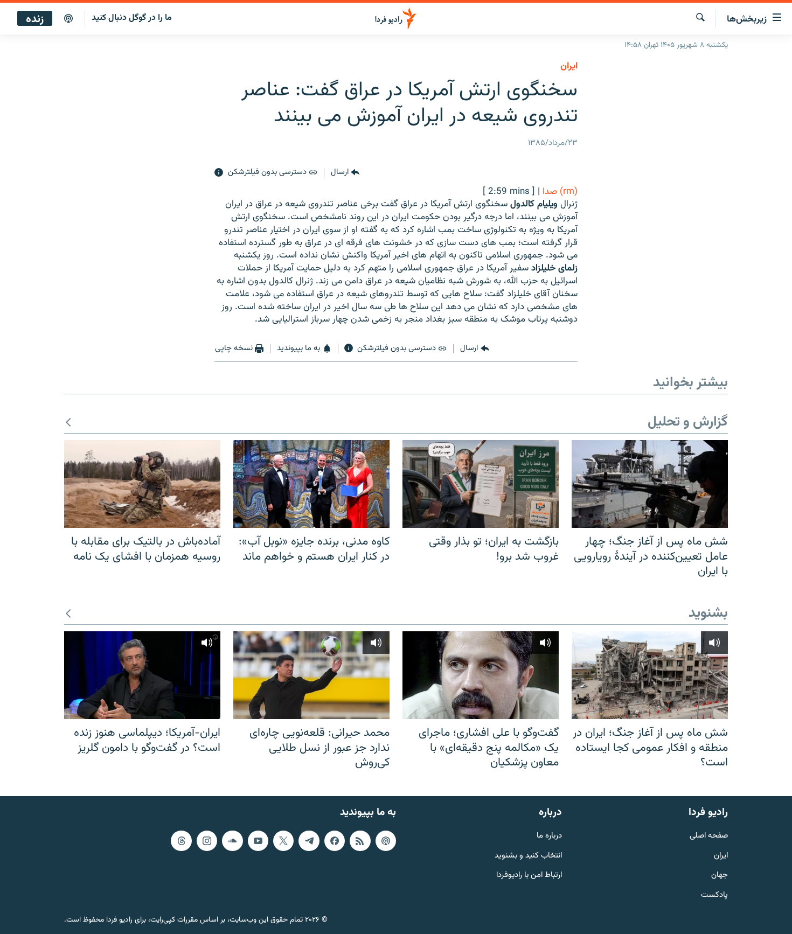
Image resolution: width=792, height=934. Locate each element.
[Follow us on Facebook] (334, 841)
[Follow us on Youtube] (258, 841)
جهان (719, 875)
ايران (569, 66)
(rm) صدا (560, 192)
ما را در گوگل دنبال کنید (132, 18)
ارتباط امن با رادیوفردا (529, 875)
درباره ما (549, 836)
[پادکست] (68, 19)
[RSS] (360, 841)
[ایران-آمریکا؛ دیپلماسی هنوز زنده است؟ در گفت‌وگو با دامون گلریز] (142, 675)
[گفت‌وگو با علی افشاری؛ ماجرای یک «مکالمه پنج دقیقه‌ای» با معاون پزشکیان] (480, 675)
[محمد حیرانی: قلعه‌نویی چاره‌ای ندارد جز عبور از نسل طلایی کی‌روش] (311, 675)
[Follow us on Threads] (181, 841)
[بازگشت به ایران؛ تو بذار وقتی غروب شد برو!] (480, 484)
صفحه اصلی (709, 836)
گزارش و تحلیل (688, 422)
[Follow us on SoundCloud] (232, 841)
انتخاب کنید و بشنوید (528, 855)
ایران (721, 855)
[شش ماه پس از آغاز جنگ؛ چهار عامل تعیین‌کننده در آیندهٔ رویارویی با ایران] (650, 484)
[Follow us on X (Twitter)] (283, 841)
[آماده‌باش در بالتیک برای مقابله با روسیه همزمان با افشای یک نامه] (142, 484)
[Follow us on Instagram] (207, 841)
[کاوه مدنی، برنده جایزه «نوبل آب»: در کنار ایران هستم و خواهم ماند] (311, 484)
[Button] (345, 172)
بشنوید (708, 613)
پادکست (714, 895)
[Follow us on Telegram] (308, 841)
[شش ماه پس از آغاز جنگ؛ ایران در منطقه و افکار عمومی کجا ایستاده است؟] (650, 675)
